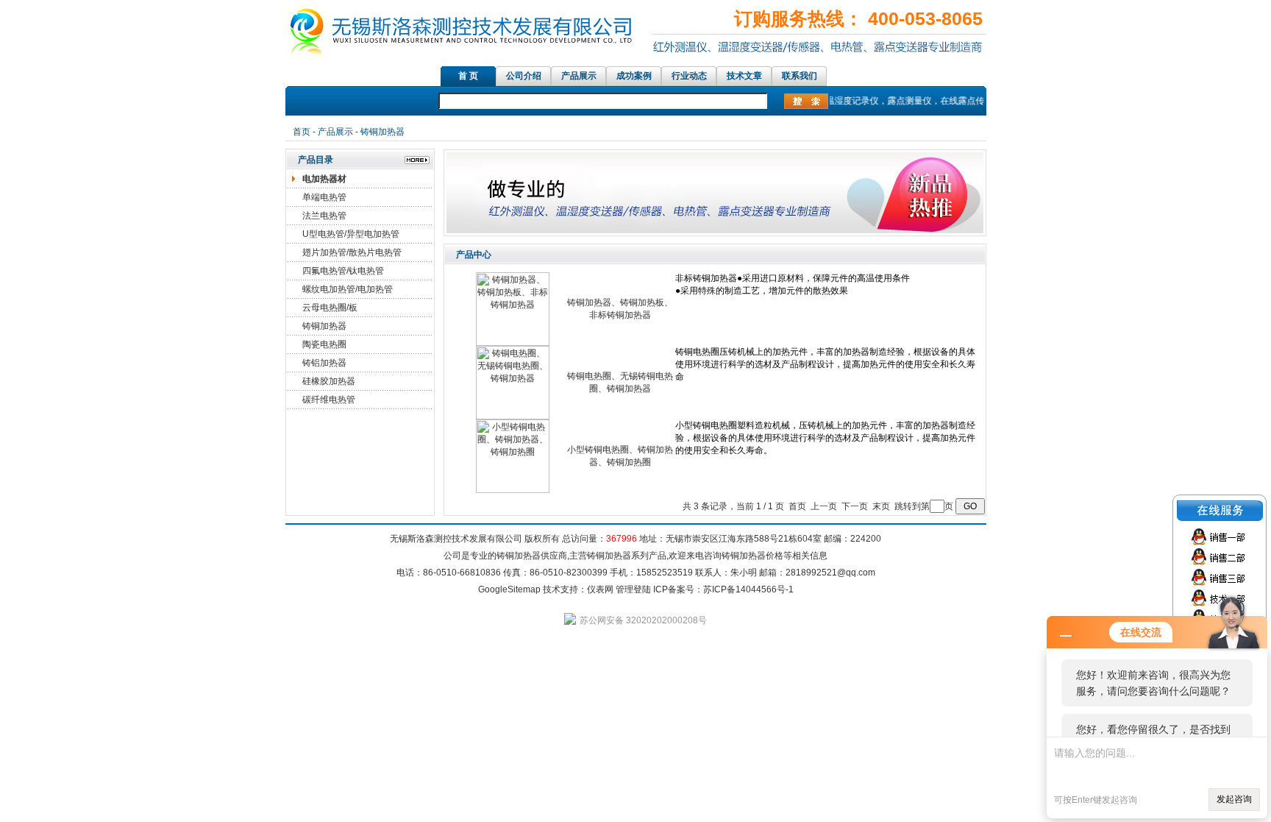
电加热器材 (324, 179)
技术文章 (744, 76)
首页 (301, 132)
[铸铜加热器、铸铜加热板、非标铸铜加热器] (512, 343)
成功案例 (634, 76)
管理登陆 (633, 589)
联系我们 (799, 76)
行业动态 (689, 76)
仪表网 (600, 589)
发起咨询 (1234, 799)
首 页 (468, 76)
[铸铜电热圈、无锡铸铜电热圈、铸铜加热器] (512, 416)
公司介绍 (523, 76)
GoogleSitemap (509, 589)
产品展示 (579, 76)
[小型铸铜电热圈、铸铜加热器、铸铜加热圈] (512, 490)
